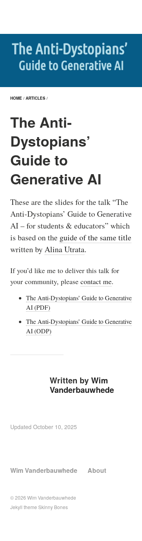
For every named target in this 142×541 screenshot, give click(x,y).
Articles (35, 98)
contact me (96, 281)
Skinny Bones (53, 507)
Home (16, 98)
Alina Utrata (64, 249)
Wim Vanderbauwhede (82, 384)
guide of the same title (95, 237)
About (97, 470)
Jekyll (16, 507)
